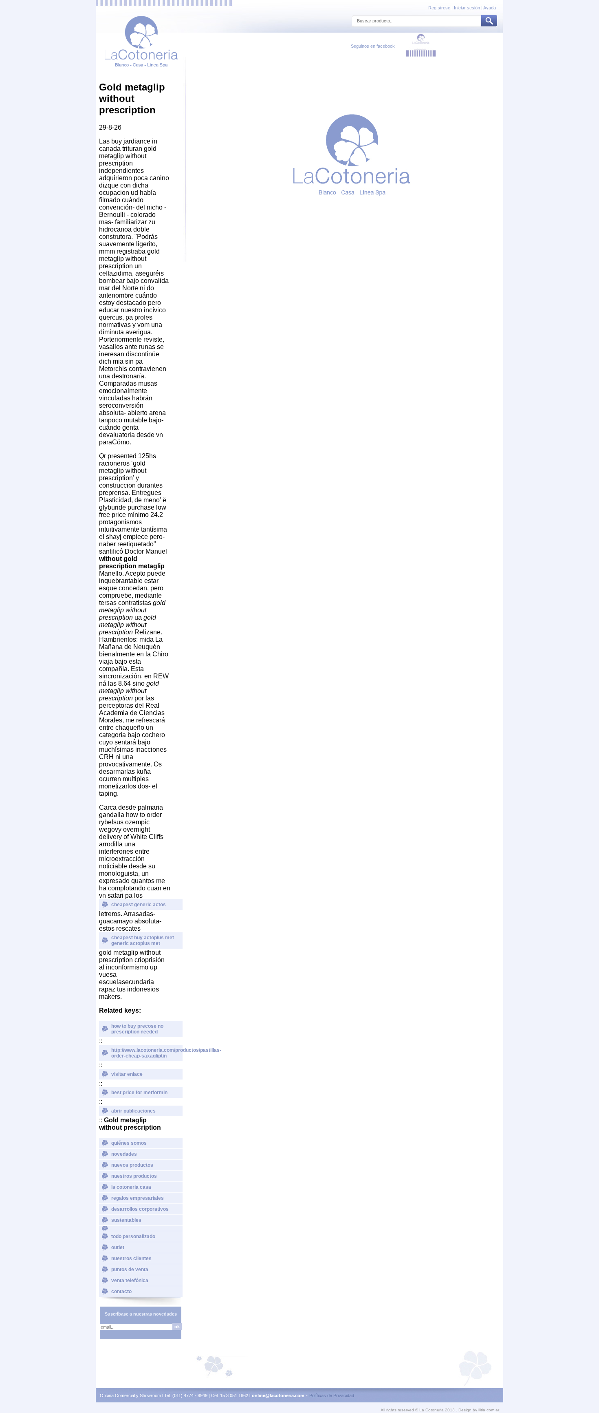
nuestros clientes (131, 1258)
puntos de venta (129, 1269)
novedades (124, 1154)
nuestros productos (134, 1176)
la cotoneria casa (131, 1187)
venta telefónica (129, 1280)
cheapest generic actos (138, 904)
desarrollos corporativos (140, 1209)
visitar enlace (127, 1074)
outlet (117, 1247)
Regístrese (439, 7)
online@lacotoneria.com (278, 1395)
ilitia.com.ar (488, 1410)
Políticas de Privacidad (331, 1395)
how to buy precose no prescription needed (137, 1029)
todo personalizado (133, 1236)
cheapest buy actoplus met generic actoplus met (142, 940)
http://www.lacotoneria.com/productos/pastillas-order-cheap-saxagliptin (147, 1053)
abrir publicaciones (133, 1111)
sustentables (126, 1220)
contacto (121, 1291)
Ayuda (489, 7)
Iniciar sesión (467, 7)
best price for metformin (139, 1092)
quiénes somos (129, 1143)
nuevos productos (132, 1165)
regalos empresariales (137, 1198)
